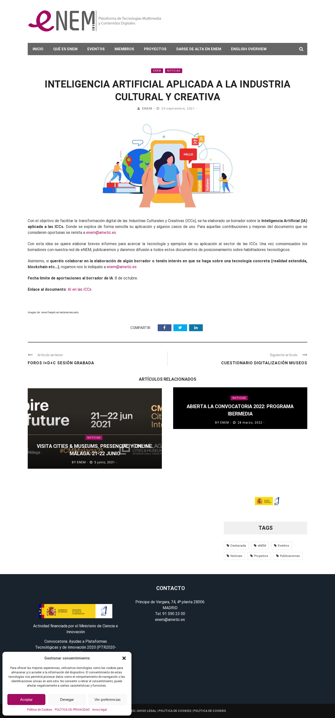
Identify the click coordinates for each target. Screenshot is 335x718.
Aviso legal (99, 709)
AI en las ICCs (80, 289)
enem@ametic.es (101, 232)
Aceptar (26, 699)
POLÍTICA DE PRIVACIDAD (72, 709)
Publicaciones (290, 556)
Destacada (238, 545)
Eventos (96, 49)
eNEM (157, 70)
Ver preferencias (107, 699)
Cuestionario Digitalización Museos (264, 363)
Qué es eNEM (65, 49)
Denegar (67, 699)
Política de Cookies (39, 709)
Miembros (124, 49)
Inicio (38, 49)
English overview (249, 49)
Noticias (173, 70)
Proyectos (155, 49)
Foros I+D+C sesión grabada (61, 363)
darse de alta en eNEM (198, 49)
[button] (124, 658)
